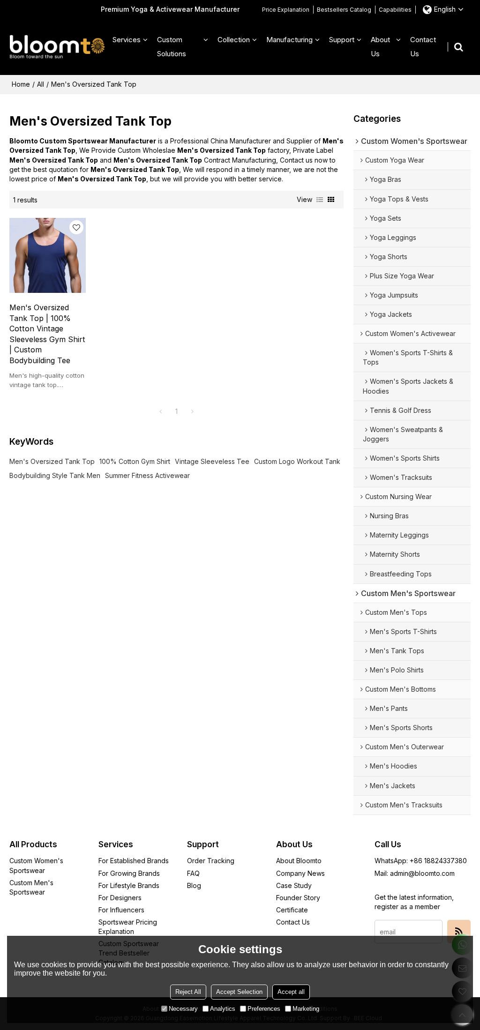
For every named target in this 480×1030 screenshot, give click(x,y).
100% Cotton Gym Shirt (134, 461)
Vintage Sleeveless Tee (212, 461)
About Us (380, 46)
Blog (194, 885)
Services (126, 39)
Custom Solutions (171, 46)
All (40, 84)
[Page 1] (161, 411)
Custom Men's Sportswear (31, 887)
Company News (300, 873)
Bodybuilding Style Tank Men (54, 475)
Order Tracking (210, 861)
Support (341, 39)
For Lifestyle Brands (128, 885)
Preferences (264, 1008)
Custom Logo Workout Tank (297, 461)
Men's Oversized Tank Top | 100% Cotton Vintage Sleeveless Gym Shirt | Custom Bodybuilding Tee (47, 334)
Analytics (222, 1008)
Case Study (294, 885)
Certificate (292, 910)
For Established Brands (133, 861)
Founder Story (298, 898)
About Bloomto (299, 861)
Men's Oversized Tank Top (52, 461)
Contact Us (423, 46)
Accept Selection (239, 991)
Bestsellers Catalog (344, 9)
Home (21, 84)
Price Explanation (285, 9)
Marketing (305, 1008)
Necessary (183, 1008)
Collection (234, 39)
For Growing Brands (129, 873)
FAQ (193, 873)
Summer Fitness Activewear (147, 475)
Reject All (188, 991)
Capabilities (395, 9)
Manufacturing (289, 39)
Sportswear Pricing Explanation (127, 926)
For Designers (120, 898)
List (319, 199)
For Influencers (121, 910)
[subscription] (459, 931)
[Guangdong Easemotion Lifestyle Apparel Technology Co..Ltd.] (57, 47)
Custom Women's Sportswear (36, 865)
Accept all (291, 991)
